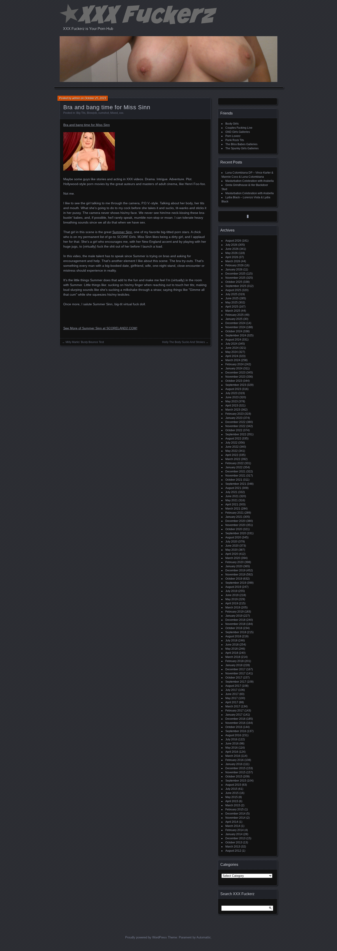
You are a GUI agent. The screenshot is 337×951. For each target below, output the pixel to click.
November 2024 (235, 327)
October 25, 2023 (95, 98)
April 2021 (231, 504)
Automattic (203, 937)
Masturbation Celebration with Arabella (249, 181)
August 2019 (233, 587)
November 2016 (235, 723)
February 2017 (234, 710)
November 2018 (235, 624)
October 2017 (233, 677)
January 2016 (234, 764)
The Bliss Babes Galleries (241, 144)
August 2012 (233, 850)
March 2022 (232, 459)
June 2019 (232, 595)
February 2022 (234, 463)
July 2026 (231, 244)
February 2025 (234, 314)
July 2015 (231, 788)
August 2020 (233, 537)
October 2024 (233, 331)
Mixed (114, 112)
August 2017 (233, 685)
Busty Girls (232, 123)
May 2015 (231, 797)
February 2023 (234, 413)
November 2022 (235, 426)
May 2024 (231, 352)
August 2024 (233, 339)
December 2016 (235, 718)
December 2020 (235, 521)
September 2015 (235, 780)
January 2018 (234, 665)
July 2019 (231, 591)
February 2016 (234, 760)
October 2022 (233, 430)
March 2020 (232, 558)
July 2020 (231, 541)
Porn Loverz (232, 136)
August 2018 (233, 636)
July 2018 (231, 640)
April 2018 (231, 652)
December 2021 (235, 471)
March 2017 (232, 706)
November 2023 (235, 376)
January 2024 (234, 368)
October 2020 (233, 529)
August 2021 (233, 488)
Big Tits (81, 112)
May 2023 (231, 401)
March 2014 (232, 826)
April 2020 (231, 554)
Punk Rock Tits (234, 140)
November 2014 (235, 817)
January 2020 (234, 566)
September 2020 (235, 533)
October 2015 (233, 776)
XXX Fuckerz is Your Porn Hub (88, 29)
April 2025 (231, 306)
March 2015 (232, 805)
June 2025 (232, 298)
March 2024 (232, 360)
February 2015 (234, 809)
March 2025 (232, 310)
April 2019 (231, 603)
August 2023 (233, 389)
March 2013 (232, 846)
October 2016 (233, 727)
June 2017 (232, 694)
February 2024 (234, 364)
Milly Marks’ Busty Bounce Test (85, 342)
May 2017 (231, 698)
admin (76, 98)
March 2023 (232, 409)
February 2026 (234, 265)
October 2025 (233, 281)
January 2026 (234, 269)
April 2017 (231, 702)
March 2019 (232, 607)
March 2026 (232, 261)
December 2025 (235, 273)
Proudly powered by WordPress (146, 937)
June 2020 (232, 545)
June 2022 (232, 446)
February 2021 (234, 512)
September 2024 (235, 335)
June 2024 (232, 347)
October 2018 (233, 628)
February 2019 (234, 611)
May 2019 (231, 599)
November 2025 (235, 277)
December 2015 (235, 768)
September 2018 (235, 632)
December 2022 (235, 422)
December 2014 (235, 813)
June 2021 (232, 496)
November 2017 (235, 673)
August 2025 (233, 290)
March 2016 (232, 756)
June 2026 (232, 249)
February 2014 (234, 830)
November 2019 (235, 574)
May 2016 (231, 747)
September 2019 (235, 582)
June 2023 (232, 397)
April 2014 (231, 821)
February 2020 (234, 562)
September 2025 (235, 286)
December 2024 (235, 323)
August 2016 (233, 735)
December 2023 (235, 372)
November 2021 (235, 475)
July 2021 (231, 492)
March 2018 (232, 657)
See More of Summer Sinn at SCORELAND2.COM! (100, 328)
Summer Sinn (122, 232)
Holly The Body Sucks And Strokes (183, 342)
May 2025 (231, 302)
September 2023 (235, 385)
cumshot (103, 112)
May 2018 (231, 648)
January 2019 (234, 615)
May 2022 (231, 450)
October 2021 (233, 479)
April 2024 (231, 356)
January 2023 (234, 418)
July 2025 (231, 294)
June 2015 (232, 793)
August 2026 (233, 240)
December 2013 (235, 838)
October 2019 (233, 578)
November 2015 (235, 772)
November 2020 (235, 525)
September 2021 (235, 483)
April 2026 (231, 257)
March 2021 (232, 508)
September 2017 (235, 681)
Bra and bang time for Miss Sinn (86, 125)
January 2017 (234, 714)
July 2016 (231, 739)
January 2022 (234, 467)
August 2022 (233, 438)
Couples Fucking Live (238, 127)
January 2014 (234, 834)
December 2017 (235, 669)
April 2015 (231, 801)
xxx (121, 112)
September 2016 (235, 731)
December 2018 (235, 619)
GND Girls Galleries (237, 132)
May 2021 (231, 500)
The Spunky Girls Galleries (242, 148)
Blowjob (92, 112)
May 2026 (231, 253)
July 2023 (231, 393)
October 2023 (233, 380)
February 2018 (234, 661)
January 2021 (234, 516)
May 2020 (231, 549)
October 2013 (233, 842)
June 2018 (232, 644)
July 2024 (231, 343)
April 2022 (231, 455)
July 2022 (231, 442)
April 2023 (231, 405)
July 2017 (231, 690)
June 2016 (232, 743)
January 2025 (234, 319)
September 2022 (235, 434)
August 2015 (233, 784)
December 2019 (235, 570)
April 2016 (231, 751)
